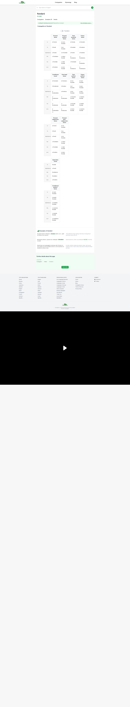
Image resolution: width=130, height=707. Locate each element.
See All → (21, 298)
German (21, 296)
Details (55, 19)
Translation (67, 31)
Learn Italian (59, 296)
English (20, 288)
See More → (59, 298)
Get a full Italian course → (86, 23)
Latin (39, 281)
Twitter (97, 281)
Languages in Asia (61, 286)
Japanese (21, 285)
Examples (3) (48, 19)
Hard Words (59, 292)
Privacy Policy (78, 288)
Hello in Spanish (60, 288)
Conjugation (58, 2)
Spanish (20, 286)
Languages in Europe (61, 285)
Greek (20, 279)
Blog (75, 2)
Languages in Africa (61, 281)
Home (76, 279)
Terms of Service (79, 286)
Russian (20, 281)
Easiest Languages (61, 290)
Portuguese (21, 292)
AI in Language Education (62, 279)
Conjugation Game (79, 285)
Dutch (20, 290)
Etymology (68, 2)
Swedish (40, 292)
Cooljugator (39, 261)
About (76, 281)
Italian (45, 261)
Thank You (59, 294)
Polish (39, 296)
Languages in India (61, 283)
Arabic (20, 283)
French (20, 294)
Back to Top (65, 267)
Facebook (98, 279)
